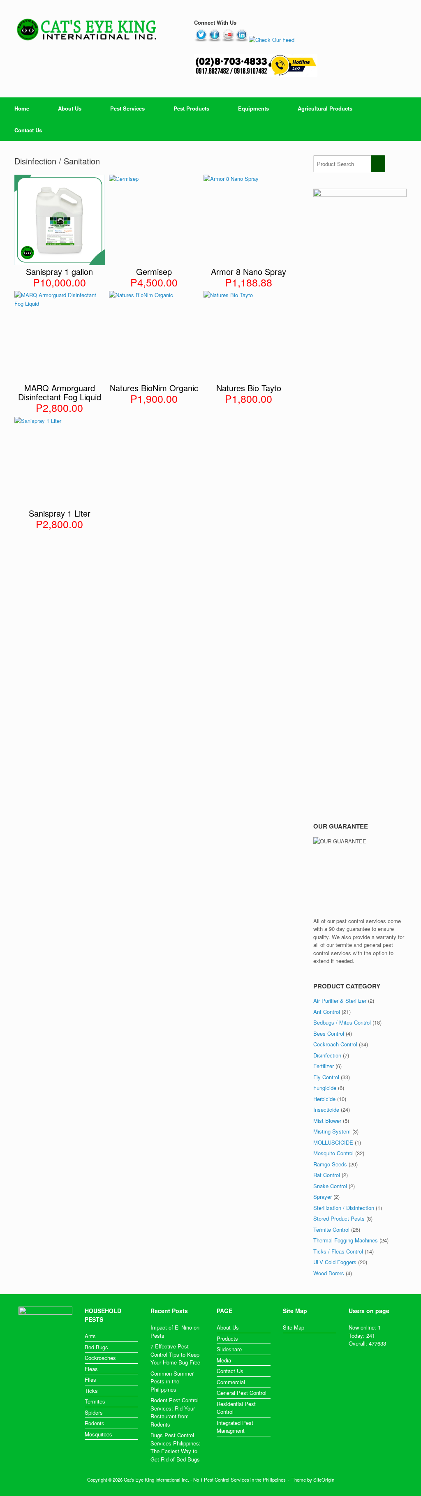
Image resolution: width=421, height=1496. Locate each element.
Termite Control (331, 1229)
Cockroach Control (335, 1044)
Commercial (231, 1382)
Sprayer (322, 1196)
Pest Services (127, 108)
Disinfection (327, 1055)
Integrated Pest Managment (235, 1427)
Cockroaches (100, 1358)
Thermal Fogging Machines (345, 1240)
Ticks (91, 1390)
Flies (90, 1379)
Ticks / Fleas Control (338, 1251)
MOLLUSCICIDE (333, 1142)
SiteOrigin (323, 1479)
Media (224, 1360)
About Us (69, 108)
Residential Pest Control (236, 1408)
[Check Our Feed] (271, 40)
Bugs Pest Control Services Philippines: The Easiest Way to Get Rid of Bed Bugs (175, 1447)
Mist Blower (327, 1120)
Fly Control (326, 1077)
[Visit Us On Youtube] (228, 40)
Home (21, 108)
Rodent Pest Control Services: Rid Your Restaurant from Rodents (174, 1412)
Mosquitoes (98, 1434)
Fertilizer (323, 1066)
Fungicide (324, 1088)
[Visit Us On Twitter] (201, 40)
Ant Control (326, 1012)
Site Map (293, 1327)
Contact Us (28, 130)
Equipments (253, 108)
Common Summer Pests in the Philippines (172, 1381)
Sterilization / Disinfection (343, 1208)
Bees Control (328, 1033)
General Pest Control (241, 1393)
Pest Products (191, 108)
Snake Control (330, 1186)
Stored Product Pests (339, 1218)
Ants (90, 1336)
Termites (95, 1401)
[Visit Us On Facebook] (214, 40)
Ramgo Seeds (330, 1164)
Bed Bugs (96, 1347)
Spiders (94, 1412)
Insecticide (326, 1109)
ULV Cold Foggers (334, 1262)
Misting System (332, 1131)
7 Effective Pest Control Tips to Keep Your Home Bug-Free (175, 1354)
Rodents (94, 1423)
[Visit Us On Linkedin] (241, 40)
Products (227, 1338)
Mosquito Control (333, 1153)
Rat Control (326, 1175)
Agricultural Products (325, 108)
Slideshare (229, 1349)
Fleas (91, 1369)
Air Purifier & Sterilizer (339, 1000)
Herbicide (324, 1099)
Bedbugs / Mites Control (342, 1022)
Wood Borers (328, 1273)
